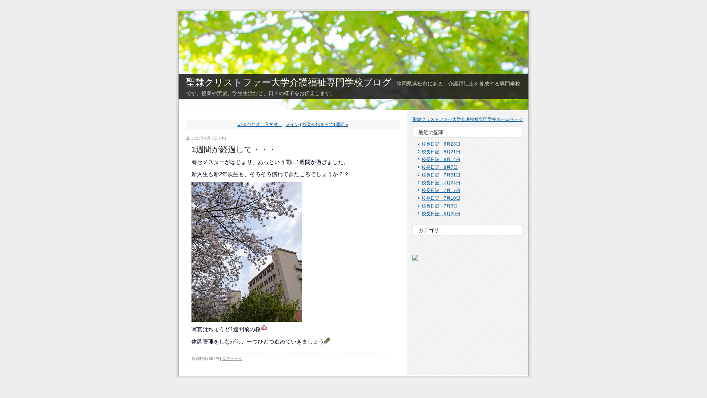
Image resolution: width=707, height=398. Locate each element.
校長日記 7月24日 (441, 182)
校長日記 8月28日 (441, 144)
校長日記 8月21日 (441, 151)
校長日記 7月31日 (441, 175)
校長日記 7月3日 (440, 206)
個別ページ (232, 358)
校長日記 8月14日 (441, 159)
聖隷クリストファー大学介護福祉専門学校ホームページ (467, 119)
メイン (292, 124)
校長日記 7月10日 (441, 198)
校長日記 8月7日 (440, 167)
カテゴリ (428, 230)
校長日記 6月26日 (441, 213)
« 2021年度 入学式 (260, 124)
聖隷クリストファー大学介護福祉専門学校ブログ (289, 82)
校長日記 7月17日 (441, 190)
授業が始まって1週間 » (325, 124)
